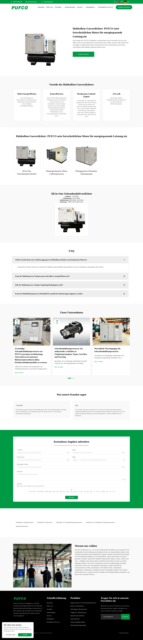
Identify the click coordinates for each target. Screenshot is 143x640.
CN (122, 1)
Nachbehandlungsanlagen (78, 625)
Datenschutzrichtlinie (124, 633)
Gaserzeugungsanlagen (77, 622)
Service (79, 7)
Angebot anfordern (124, 7)
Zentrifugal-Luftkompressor (78, 609)
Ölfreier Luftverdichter (77, 606)
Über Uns (49, 7)
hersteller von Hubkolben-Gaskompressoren (100, 522)
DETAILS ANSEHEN (27, 155)
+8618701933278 (17, 1)
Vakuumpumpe (75, 619)
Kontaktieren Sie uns (105, 7)
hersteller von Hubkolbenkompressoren (69, 522)
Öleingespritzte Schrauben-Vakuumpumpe (86, 172)
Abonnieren (125, 616)
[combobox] (76, 460)
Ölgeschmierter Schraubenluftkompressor (83, 603)
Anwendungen (70, 7)
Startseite (41, 7)
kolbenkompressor (22, 526)
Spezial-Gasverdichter (77, 616)
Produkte (58, 7)
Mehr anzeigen (19, 372)
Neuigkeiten (90, 7)
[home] (27, 598)
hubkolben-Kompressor (45, 522)
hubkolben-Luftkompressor (25, 522)
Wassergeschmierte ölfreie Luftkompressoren (56, 172)
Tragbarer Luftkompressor (78, 612)
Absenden (72, 497)
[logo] (20, 7)
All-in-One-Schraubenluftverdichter (27, 172)
